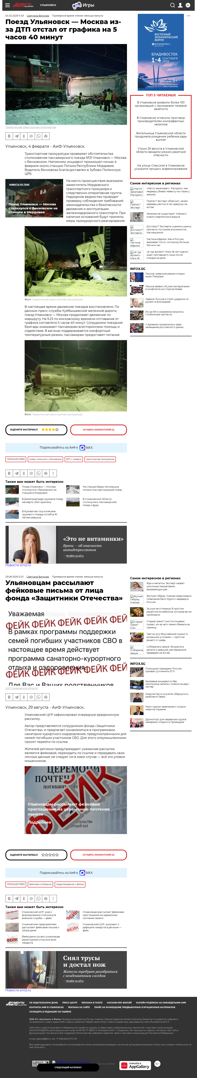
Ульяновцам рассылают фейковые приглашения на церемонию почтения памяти (69, 809)
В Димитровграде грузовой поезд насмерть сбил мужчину (42, 501)
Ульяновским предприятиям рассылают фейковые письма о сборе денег (40, 927)
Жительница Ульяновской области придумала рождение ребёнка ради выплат (161, 137)
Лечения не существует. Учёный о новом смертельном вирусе (167, 215)
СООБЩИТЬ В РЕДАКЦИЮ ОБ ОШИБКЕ (50, 1012)
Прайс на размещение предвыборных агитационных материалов (134, 1007)
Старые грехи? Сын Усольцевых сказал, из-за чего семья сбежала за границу (168, 624)
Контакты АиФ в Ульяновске (46, 1007)
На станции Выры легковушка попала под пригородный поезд (102, 488)
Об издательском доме (43, 1002)
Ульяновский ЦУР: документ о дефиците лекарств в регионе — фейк (102, 927)
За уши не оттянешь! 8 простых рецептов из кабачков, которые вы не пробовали (169, 611)
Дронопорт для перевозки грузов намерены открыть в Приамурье (165, 720)
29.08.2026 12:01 (14, 576)
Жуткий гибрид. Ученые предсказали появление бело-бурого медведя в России (169, 599)
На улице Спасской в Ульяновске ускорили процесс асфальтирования (160, 167)
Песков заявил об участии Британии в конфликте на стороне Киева (167, 288)
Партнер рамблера (106, 1064)
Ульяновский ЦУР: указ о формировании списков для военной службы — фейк (39, 915)
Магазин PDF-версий (119, 1002)
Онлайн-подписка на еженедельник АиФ (161, 1002)
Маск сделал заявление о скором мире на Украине (165, 708)
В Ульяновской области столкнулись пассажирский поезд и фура (100, 502)
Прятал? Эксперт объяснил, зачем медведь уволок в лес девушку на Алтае (167, 204)
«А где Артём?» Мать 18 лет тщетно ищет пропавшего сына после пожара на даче (167, 254)
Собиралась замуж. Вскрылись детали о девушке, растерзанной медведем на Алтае (166, 649)
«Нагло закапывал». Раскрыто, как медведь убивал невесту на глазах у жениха (168, 191)
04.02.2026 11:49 (14, 15)
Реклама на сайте (79, 1007)
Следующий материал (68, 1067)
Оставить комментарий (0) (98, 430)
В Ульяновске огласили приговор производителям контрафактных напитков (161, 121)
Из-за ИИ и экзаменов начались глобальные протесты (164, 313)
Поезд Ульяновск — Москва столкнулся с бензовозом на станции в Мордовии (39, 489)
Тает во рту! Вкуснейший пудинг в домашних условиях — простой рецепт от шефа (167, 637)
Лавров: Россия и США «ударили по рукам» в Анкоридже (167, 300)
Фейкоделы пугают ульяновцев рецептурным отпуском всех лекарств (41, 939)
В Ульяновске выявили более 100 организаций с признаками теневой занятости (161, 106)
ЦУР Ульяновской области (21, 688)
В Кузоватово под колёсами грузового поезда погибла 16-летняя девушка (40, 514)
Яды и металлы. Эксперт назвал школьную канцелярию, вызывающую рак (165, 586)
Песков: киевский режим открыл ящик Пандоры (165, 275)
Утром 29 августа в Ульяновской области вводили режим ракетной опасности (161, 152)
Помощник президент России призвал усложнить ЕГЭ (163, 670)
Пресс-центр (69, 1002)
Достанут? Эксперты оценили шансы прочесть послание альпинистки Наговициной (169, 229)
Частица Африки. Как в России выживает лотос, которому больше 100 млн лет (168, 242)
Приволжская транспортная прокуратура (30, 127)
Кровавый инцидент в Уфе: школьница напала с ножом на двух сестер (167, 684)
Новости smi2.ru (18, 565)
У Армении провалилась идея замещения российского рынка (164, 326)
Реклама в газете (92, 1002)
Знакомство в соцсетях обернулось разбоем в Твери (166, 695)
